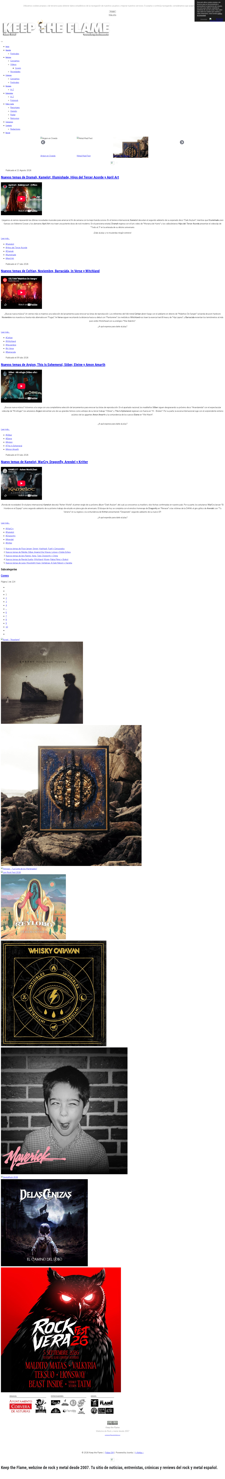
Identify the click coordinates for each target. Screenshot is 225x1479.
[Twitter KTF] (104, 163)
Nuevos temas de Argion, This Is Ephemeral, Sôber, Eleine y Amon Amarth (53, 365)
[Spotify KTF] (121, 163)
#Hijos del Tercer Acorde (16, 247)
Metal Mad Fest (84, 155)
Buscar (8, 133)
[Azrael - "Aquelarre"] (10, 639)
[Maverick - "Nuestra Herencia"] (64, 1173)
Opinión (13, 111)
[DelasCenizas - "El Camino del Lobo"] (44, 1265)
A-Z (12, 89)
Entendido (203, 19)
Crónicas (9, 75)
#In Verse (10, 348)
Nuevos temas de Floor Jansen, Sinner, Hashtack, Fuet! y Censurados (35, 548)
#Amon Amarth (12, 449)
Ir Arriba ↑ (139, 1452)
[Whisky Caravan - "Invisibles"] (53, 1045)
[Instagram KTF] (108, 163)
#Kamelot (10, 244)
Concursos (9, 122)
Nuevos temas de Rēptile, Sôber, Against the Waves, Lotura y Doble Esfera (38, 552)
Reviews (8, 86)
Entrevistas (9, 93)
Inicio (7, 47)
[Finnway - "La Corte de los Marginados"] (19, 868)
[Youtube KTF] (117, 163)
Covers (18, 68)
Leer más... (5, 238)
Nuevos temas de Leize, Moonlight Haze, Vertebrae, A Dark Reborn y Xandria (39, 563)
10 (7, 627)
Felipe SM (109, 1452)
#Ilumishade (11, 254)
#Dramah (10, 251)
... (6, 609)
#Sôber (9, 435)
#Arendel (10, 539)
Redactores (15, 129)
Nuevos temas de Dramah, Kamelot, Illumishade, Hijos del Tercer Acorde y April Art (60, 177)
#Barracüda (11, 352)
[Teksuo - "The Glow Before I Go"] (71, 865)
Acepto (112, 11)
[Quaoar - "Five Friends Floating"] (42, 723)
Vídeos (13, 64)
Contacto (9, 126)
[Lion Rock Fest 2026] (11, 872)
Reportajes (15, 107)
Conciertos (14, 61)
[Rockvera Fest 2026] (61, 1417)
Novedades (15, 71)
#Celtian (9, 337)
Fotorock (14, 100)
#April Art (10, 258)
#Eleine (9, 438)
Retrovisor (14, 118)
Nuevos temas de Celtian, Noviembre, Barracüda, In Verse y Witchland (50, 271)
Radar (12, 114)
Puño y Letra (10, 104)
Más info (112, 15)
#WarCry (10, 528)
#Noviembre (11, 345)
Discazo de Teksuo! (121, 155)
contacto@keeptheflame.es (112, 1435)
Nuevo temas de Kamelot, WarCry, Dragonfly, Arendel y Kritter (44, 462)
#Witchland (11, 341)
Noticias (8, 57)
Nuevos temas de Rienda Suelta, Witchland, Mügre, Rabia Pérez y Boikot (37, 559)
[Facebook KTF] (112, 163)
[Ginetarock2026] (9, 1177)
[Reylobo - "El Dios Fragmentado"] (33, 938)
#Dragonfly (11, 536)
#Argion (9, 442)
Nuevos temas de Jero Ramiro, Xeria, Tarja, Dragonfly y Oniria (32, 555)
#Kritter (9, 543)
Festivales (14, 53)
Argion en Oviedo (48, 155)
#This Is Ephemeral (14, 445)
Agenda (8, 50)
